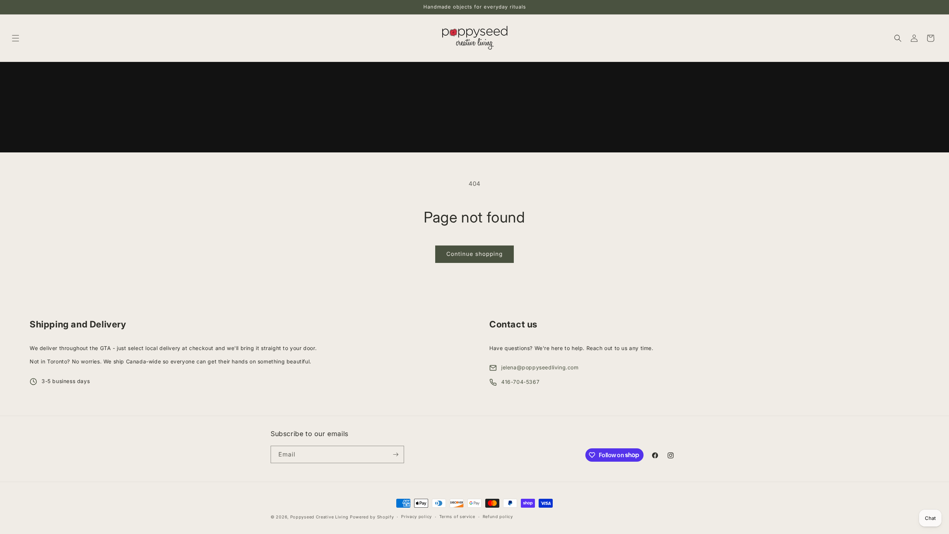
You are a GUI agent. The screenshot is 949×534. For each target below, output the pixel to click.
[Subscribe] (395, 454)
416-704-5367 (520, 382)
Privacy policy (416, 516)
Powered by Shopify (372, 517)
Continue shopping (474, 253)
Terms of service (457, 516)
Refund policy (498, 516)
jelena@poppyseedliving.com (540, 367)
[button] (15, 38)
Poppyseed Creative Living (319, 517)
